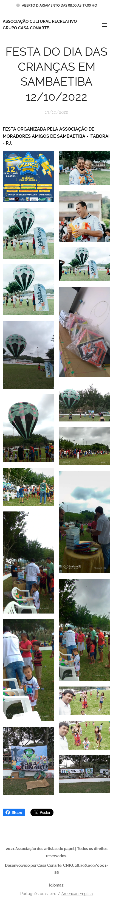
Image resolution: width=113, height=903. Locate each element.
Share (17, 812)
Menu (104, 24)
